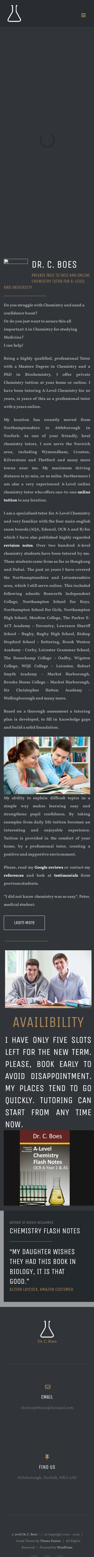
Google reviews (49, 867)
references (15, 875)
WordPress (64, 1547)
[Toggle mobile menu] (83, 15)
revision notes (18, 545)
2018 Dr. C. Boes (26, 1534)
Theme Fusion (50, 1541)
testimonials (66, 875)
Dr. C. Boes (47, 1341)
